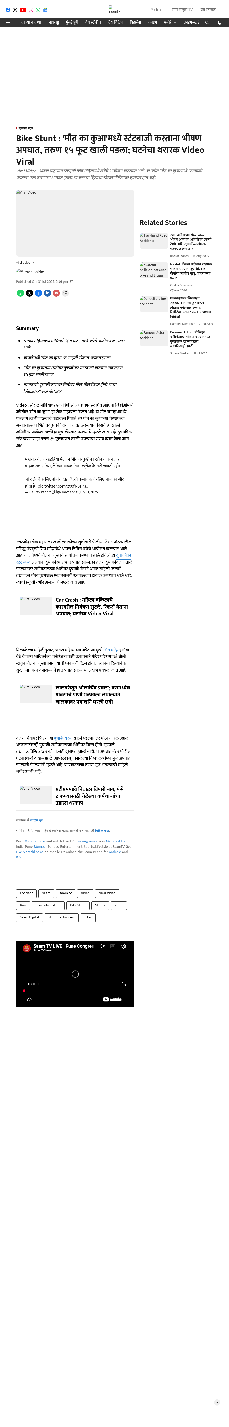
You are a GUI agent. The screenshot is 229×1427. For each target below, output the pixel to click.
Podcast (157, 9)
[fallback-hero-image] (154, 241)
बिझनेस (135, 23)
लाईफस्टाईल (193, 23)
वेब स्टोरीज (208, 9)
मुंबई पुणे (72, 23)
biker (88, 917)
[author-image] (19, 272)
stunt (119, 905)
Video (85, 893)
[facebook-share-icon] (38, 296)
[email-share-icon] (56, 296)
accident (26, 893)
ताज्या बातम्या (31, 23)
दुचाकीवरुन (63, 738)
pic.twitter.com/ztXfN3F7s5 (63, 486)
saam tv (66, 893)
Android (115, 852)
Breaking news (86, 841)
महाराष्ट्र (54, 23)
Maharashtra (116, 841)
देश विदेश (115, 23)
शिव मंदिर (111, 650)
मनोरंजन (170, 23)
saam (46, 893)
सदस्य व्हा (36, 820)
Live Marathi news (30, 852)
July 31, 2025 (89, 492)
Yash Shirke (34, 272)
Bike (23, 905)
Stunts (100, 905)
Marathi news (35, 841)
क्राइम (152, 23)
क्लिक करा (102, 831)
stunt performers (62, 917)
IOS (18, 857)
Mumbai (40, 847)
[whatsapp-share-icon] (20, 296)
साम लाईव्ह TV (182, 9)
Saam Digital (29, 917)
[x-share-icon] (29, 296)
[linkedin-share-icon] (47, 296)
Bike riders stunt (48, 905)
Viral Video (107, 893)
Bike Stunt (78, 905)
